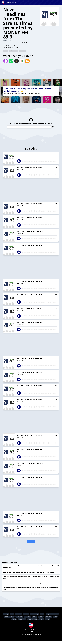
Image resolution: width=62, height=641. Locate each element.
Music (42, 614)
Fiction (34, 616)
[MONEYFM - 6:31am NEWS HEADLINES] (9, 362)
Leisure (14, 619)
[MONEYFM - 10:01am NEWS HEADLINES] (9, 221)
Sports (47, 619)
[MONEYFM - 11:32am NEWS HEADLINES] (9, 158)
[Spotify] (11, 61)
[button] (59, 2)
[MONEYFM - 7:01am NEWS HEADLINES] (9, 326)
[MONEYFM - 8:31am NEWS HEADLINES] (9, 285)
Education (18, 614)
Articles (35, 634)
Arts (12, 614)
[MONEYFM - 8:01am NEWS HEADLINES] (9, 299)
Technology (19, 616)
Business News (13, 51)
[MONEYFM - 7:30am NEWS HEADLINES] (9, 312)
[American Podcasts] (31, 625)
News (5, 51)
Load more (31, 541)
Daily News (22, 51)
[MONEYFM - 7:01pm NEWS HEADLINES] (9, 467)
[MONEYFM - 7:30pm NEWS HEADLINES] (9, 453)
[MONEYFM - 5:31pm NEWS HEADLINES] (9, 531)
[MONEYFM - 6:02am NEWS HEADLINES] (9, 376)
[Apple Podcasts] (5, 61)
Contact (40, 634)
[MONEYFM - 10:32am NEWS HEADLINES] (9, 208)
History (41, 616)
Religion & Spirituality (52, 614)
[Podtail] (16, 61)
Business (26, 614)
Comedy (6, 614)
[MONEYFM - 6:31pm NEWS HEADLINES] (9, 481)
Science (41, 619)
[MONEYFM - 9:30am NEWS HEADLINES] (9, 235)
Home (21, 634)
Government (22, 619)
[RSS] (27, 61)
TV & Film (27, 616)
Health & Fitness (32, 619)
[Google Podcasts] (22, 61)
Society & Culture (9, 616)
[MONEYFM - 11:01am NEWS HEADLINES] (9, 171)
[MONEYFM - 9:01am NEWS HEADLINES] (9, 249)
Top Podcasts (28, 634)
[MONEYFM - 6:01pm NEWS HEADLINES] (9, 517)
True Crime (48, 616)
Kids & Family (34, 614)
